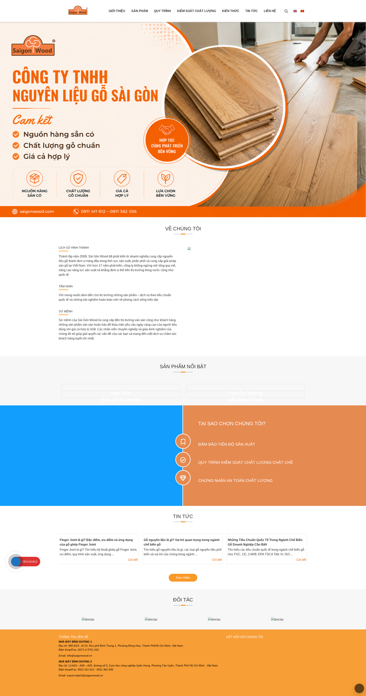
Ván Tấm (121, 392)
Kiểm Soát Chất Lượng (196, 11)
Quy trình (162, 11)
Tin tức (251, 11)
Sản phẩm (139, 11)
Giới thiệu (117, 11)
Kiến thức (230, 11)
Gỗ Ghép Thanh (245, 399)
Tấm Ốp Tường (245, 392)
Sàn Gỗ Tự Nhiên (120, 399)
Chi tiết (132, 559)
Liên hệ (270, 11)
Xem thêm (183, 577)
